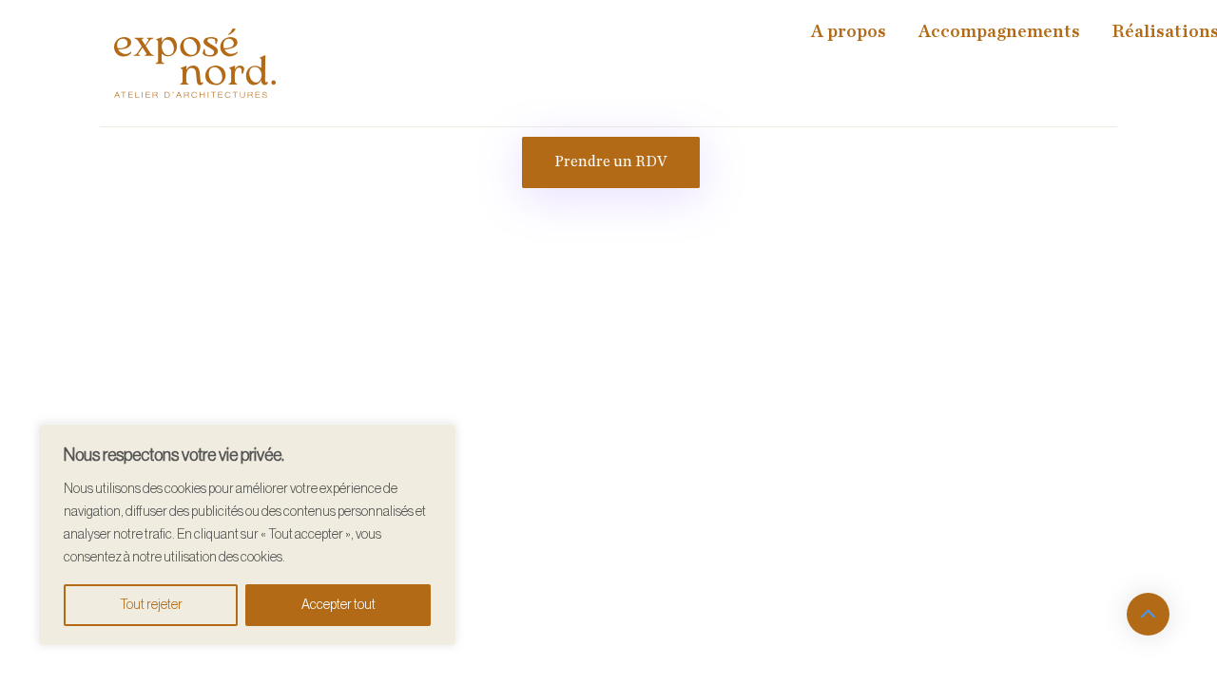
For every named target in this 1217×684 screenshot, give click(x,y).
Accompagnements (999, 32)
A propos (848, 32)
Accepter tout (338, 605)
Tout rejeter (151, 605)
